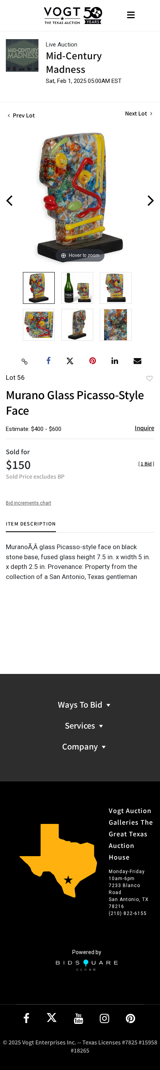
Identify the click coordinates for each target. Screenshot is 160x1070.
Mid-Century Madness (74, 62)
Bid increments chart (28, 503)
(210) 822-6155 (128, 913)
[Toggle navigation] (131, 16)
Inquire (144, 428)
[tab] (31, 526)
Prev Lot (23, 115)
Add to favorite (149, 378)
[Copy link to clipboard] (25, 361)
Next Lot (136, 113)
